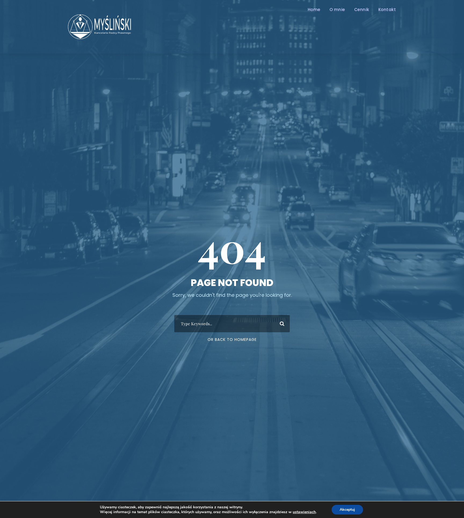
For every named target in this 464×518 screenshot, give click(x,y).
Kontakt (387, 9)
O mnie (337, 9)
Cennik (361, 9)
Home (314, 9)
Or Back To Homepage (232, 339)
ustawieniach (304, 512)
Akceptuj (347, 509)
